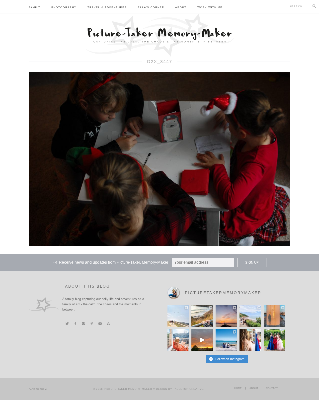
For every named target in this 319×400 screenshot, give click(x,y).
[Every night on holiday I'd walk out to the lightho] (274, 315)
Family (34, 7)
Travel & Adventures (107, 7)
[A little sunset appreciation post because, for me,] (226, 315)
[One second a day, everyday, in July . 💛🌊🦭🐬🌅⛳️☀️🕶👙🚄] (202, 340)
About (180, 7)
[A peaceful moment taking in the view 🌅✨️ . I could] (202, 315)
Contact (272, 388)
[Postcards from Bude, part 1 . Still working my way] (178, 315)
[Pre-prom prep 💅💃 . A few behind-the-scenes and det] (250, 340)
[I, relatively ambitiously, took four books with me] (178, 340)
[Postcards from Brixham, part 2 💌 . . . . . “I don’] (250, 315)
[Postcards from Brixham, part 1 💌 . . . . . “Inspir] (226, 340)
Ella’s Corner (151, 7)
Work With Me (210, 7)
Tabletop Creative (188, 389)
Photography (64, 7)
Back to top (37, 389)
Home (238, 388)
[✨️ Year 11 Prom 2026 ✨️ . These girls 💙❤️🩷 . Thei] (274, 340)
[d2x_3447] (159, 159)
